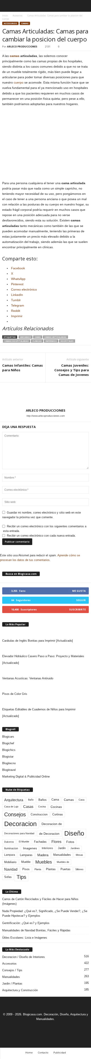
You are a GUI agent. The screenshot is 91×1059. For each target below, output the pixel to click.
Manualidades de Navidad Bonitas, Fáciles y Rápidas (36, 930)
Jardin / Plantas (12, 983)
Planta (37, 869)
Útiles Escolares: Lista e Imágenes (24, 937)
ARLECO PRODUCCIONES (22, 46)
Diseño (74, 833)
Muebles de (63, 862)
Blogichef (8, 743)
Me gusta (79, 590)
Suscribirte (77, 609)
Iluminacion (11, 848)
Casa (81, 799)
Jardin (62, 848)
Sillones (79, 869)
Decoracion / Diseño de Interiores (23, 957)
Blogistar (7, 756)
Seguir (81, 600)
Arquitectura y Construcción (20, 990)
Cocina (42, 806)
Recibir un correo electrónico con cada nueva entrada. (41, 535)
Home (29, 1052)
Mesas (79, 855)
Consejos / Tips (12, 970)
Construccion (39, 814)
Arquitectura (13, 800)
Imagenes (30, 848)
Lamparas (26, 855)
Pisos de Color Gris (14, 694)
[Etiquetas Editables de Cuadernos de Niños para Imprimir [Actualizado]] (45, 701)
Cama (38, 337)
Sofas (8, 877)
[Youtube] (60, 1027)
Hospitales (67, 341)
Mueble (25, 862)
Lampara (9, 854)
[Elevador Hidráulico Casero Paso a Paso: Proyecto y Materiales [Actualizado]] (45, 648)
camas (14, 56)
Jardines (75, 848)
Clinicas (37, 341)
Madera (42, 855)
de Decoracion (49, 833)
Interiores (47, 848)
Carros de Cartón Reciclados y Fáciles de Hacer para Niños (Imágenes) (40, 901)
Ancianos (25, 337)
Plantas (51, 869)
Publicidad (59, 1052)
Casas (28, 807)
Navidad (10, 869)
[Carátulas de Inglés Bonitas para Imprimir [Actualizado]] (45, 633)
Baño (31, 799)
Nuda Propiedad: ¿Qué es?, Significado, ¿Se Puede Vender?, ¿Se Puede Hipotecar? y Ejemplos (44, 913)
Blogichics (8, 750)
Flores (56, 842)
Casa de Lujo (11, 806)
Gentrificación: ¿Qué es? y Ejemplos (25, 923)
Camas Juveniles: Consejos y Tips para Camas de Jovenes (71, 370)
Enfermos (51, 341)
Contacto (43, 1052)
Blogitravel (9, 770)
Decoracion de (52, 824)
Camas (24, 23)
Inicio (5, 15)
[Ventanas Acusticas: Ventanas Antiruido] (45, 670)
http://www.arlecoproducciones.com (46, 415)
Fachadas (40, 841)
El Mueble (24, 841)
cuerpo (18, 82)
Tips (21, 877)
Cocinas (56, 807)
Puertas (65, 869)
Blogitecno (9, 763)
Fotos (70, 842)
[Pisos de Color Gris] (45, 686)
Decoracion (20, 823)
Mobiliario (10, 862)
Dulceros (9, 841)
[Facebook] (31, 1027)
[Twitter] (51, 1027)
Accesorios (17, 15)
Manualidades (62, 854)
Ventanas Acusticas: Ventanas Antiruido (27, 678)
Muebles (43, 862)
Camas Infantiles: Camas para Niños (22, 367)
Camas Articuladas (55, 337)
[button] (84, 6)
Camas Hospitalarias (16, 341)
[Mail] (41, 1027)
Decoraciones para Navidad (19, 833)
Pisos (26, 869)
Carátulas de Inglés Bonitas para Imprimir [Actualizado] (37, 640)
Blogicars (8, 736)
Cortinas (57, 814)
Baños (42, 799)
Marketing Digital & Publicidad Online (26, 776)
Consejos (15, 814)
